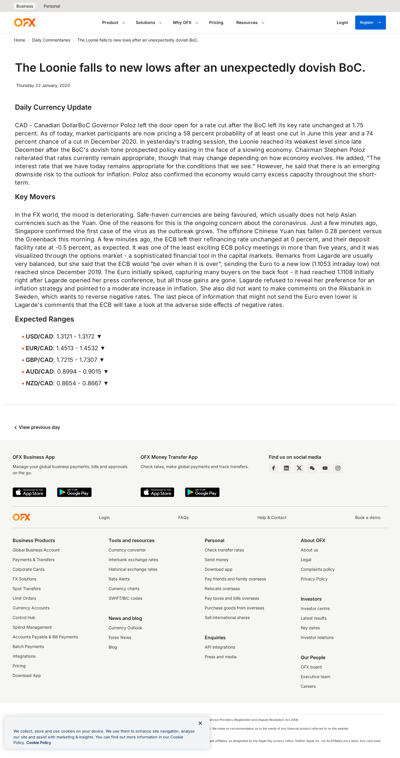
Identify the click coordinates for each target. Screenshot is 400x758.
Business (24, 6)
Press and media (221, 656)
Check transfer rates (224, 549)
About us (309, 549)
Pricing (216, 22)
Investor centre (315, 608)
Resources (247, 22)
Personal (52, 6)
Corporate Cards (29, 569)
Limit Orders (24, 598)
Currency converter (127, 549)
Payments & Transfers (33, 559)
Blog (113, 646)
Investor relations (317, 637)
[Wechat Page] (312, 468)
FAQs (183, 517)
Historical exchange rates (133, 569)
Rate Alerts (119, 578)
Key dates (310, 627)
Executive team (315, 676)
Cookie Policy (38, 742)
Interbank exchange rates (133, 559)
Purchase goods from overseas (234, 607)
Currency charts (124, 588)
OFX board (311, 666)
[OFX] (24, 22)
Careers (308, 686)
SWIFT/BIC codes (125, 598)
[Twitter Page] (299, 468)
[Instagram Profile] (338, 468)
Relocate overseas (222, 588)
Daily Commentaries (51, 39)
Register (367, 22)
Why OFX (182, 22)
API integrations (220, 646)
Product (110, 22)
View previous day (39, 427)
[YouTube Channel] (325, 468)
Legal (306, 559)
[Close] (200, 723)
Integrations (24, 656)
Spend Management (32, 627)
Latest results (314, 618)
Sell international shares (227, 617)
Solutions (145, 22)
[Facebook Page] (273, 468)
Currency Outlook (125, 627)
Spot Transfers (27, 588)
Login (104, 517)
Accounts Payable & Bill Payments (45, 636)
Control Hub (24, 617)
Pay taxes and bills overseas (232, 598)
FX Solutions (24, 578)
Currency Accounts (31, 607)
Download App (27, 675)
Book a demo (367, 517)
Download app (219, 569)
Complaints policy (318, 569)
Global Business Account (36, 549)
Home (19, 39)
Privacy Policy (314, 578)
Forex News (120, 637)
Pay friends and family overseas (235, 578)
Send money (217, 559)
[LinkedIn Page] (286, 468)
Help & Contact (271, 517)
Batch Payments (28, 646)
